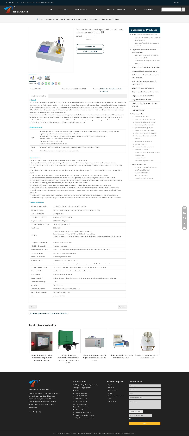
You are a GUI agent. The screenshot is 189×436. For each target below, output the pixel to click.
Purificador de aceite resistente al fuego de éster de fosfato (145, 76)
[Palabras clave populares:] (183, 9)
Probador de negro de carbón (144, 147)
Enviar (145, 423)
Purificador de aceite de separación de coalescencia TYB (144, 83)
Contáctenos (112, 401)
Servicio (110, 393)
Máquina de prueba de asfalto (144, 125)
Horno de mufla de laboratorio (144, 178)
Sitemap (117, 433)
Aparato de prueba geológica (144, 128)
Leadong (133, 433)
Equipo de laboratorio (139, 164)
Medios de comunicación (116, 396)
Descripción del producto (39, 96)
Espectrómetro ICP (141, 144)
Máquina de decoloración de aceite (143, 88)
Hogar (110, 385)
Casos (110, 399)
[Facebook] (30, 411)
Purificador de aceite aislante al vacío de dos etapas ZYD (147, 39)
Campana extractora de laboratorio (146, 167)
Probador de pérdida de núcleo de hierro (147, 152)
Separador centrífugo (138, 110)
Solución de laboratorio (142, 173)
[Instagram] (40, 411)
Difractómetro (139, 155)
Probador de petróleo (141, 117)
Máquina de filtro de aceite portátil (143, 96)
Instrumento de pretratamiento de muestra (145, 137)
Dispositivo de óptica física (143, 141)
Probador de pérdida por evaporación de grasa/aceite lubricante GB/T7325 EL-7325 (95, 357)
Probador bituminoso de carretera (145, 122)
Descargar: (96, 89)
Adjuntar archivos (136, 411)
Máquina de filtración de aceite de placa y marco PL (145, 104)
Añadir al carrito (89, 51)
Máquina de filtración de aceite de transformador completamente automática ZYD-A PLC (42, 357)
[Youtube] (36, 411)
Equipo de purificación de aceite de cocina (145, 92)
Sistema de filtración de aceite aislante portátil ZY (147, 44)
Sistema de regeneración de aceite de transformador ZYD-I (147, 56)
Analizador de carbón (141, 150)
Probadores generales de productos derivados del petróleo (48, 313)
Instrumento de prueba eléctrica (145, 119)
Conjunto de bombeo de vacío (141, 100)
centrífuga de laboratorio (142, 170)
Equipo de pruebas (138, 114)
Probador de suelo (140, 158)
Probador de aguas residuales (144, 161)
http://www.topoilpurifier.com (85, 415)
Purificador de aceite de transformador (144, 35)
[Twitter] (33, 411)
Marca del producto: (68, 89)
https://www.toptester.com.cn (85, 418)
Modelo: (32, 89)
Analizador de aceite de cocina (144, 130)
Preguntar (88, 46)
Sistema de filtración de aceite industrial (144, 71)
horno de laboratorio (141, 175)
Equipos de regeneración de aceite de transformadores (144, 51)
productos (111, 387)
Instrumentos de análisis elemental (146, 133)
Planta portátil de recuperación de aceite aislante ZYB (147, 62)
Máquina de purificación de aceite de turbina (146, 67)
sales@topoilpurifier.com (46, 2)
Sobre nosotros (113, 390)
